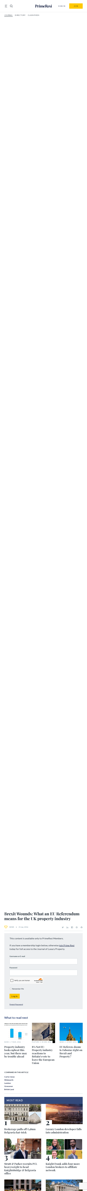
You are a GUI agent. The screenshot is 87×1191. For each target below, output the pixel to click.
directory (20, 15)
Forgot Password (16, 1004)
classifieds (33, 15)
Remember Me (18, 989)
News (11, 927)
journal (8, 15)
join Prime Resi (66, 945)
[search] (11, 6)
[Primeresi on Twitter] (63, 927)
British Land (9, 1089)
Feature (35, 1042)
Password (13, 968)
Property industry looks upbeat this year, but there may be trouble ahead (15, 1051)
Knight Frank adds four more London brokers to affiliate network (63, 1167)
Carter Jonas (9, 1077)
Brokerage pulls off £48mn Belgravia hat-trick (20, 1130)
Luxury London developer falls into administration (64, 1130)
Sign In (61, 6)
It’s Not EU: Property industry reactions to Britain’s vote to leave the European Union (43, 1055)
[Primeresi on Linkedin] (67, 927)
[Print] (81, 927)
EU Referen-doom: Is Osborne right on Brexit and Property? (71, 1051)
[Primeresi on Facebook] (72, 927)
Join (76, 6)
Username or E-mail (17, 956)
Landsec (7, 1083)
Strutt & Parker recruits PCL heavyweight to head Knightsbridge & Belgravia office (20, 1168)
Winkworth (8, 1080)
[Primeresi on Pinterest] (77, 927)
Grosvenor (8, 1086)
